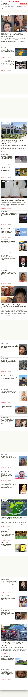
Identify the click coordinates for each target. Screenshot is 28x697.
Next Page (11, 684)
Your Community (11, 6)
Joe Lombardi (4, 57)
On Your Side (19, 6)
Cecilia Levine (4, 151)
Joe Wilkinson (4, 371)
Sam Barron (4, 315)
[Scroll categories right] (27, 6)
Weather (3, 47)
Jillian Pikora (4, 70)
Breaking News (4, 6)
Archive (18, 684)
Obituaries (4, 287)
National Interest (5, 255)
